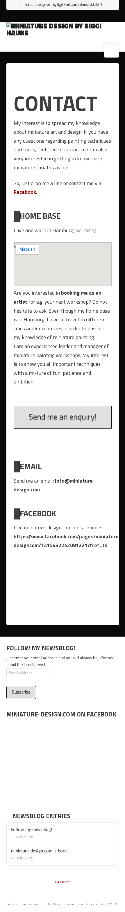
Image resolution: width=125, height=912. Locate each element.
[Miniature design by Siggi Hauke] (62, 29)
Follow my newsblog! (31, 829)
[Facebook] (62, 16)
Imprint (62, 882)
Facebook (25, 192)
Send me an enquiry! (63, 416)
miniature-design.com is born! (39, 851)
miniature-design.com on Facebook (61, 714)
